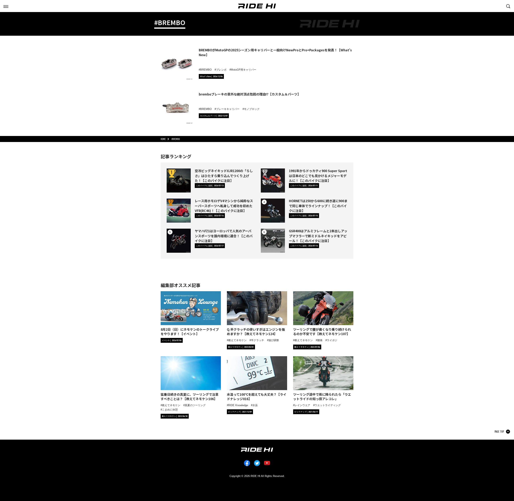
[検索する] (508, 6)
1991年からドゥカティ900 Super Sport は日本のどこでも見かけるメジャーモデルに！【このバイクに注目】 (318, 175)
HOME (163, 139)
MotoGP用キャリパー (243, 69)
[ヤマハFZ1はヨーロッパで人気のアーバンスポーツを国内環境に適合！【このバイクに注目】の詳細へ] (179, 241)
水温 (255, 405)
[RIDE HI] (257, 6)
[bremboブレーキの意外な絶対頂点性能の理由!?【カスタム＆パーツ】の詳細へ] (177, 108)
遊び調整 (273, 340)
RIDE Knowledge (238, 405)
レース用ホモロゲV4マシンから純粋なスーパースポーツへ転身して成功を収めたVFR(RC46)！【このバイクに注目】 (224, 205)
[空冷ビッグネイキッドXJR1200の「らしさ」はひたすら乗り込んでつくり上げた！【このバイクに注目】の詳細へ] (179, 180)
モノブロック (252, 109)
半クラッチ (257, 340)
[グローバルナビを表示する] (6, 6)
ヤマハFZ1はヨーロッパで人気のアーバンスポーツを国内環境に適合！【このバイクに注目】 (224, 235)
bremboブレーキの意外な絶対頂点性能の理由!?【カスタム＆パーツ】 (250, 94)
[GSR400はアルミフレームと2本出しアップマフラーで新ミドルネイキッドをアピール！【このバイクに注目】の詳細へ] (273, 241)
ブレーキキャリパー (228, 109)
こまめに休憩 (170, 409)
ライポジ (332, 340)
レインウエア (302, 405)
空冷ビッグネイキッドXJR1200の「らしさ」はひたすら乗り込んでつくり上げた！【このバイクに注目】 (224, 175)
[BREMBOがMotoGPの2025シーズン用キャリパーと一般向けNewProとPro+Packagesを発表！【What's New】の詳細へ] (177, 64)
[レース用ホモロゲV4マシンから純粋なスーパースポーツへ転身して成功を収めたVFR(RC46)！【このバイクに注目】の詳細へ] (179, 211)
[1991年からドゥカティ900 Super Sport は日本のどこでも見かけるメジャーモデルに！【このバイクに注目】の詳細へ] (273, 180)
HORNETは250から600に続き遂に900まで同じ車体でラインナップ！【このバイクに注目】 (318, 205)
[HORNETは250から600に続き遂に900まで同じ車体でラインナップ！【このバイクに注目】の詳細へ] (273, 211)
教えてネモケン (237, 340)
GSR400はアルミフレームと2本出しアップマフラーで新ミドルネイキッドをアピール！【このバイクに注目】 (318, 235)
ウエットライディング (328, 405)
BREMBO (206, 69)
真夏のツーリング (195, 405)
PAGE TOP (499, 431)
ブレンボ (221, 69)
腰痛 (319, 340)
